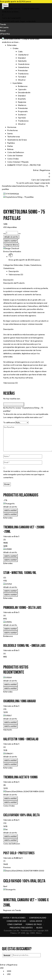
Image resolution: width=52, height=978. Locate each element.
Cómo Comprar (14, 924)
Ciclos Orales (9, 806)
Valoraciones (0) (16, 274)
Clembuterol (23, 55)
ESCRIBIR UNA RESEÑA (13, 404)
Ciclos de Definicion (11, 843)
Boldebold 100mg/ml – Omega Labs (24, 645)
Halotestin (22, 61)
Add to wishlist (10, 241)
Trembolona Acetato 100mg (20, 777)
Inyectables (17, 83)
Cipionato (22, 89)
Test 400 (22, 118)
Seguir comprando (28, 21)
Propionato (23, 111)
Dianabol (22, 58)
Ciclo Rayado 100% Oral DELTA (21, 815)
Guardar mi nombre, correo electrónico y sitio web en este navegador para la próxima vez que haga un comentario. (26, 474)
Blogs (39, 928)
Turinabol (22, 77)
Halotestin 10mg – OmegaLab (20, 739)
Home (4, 186)
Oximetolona (23, 67)
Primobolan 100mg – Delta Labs (22, 607)
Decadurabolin (24, 92)
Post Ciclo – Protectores (19, 853)
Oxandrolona (23, 64)
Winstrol (21, 80)
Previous (7, 867)
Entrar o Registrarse (8, 965)
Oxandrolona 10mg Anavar (19, 701)
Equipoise (22, 102)
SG (27, 933)
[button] (26, 15)
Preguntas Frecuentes (21, 928)
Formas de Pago (34, 924)
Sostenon (22, 114)
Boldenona (22, 86)
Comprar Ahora (11, 245)
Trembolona (23, 73)
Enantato (22, 99)
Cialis (20, 51)
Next (5, 886)
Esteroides (11, 186)
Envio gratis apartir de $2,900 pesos (15, 1)
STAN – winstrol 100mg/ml (19, 573)
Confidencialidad (37, 918)
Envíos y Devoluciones (14, 918)
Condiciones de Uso (16, 921)
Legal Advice (36, 921)
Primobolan (23, 70)
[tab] (29, 271)
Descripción (14, 271)
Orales (15, 48)
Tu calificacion (9, 422)
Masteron (22, 105)
